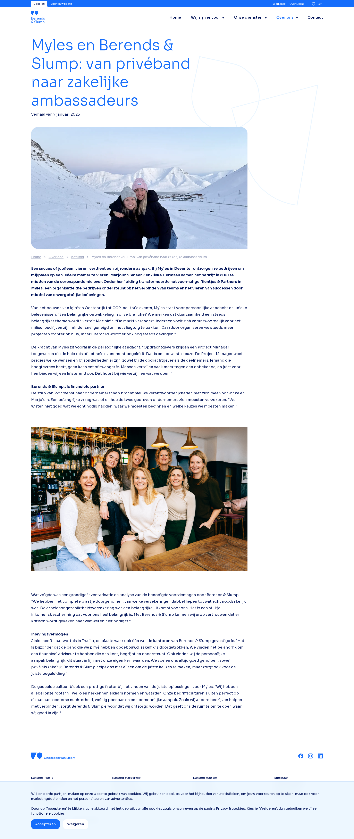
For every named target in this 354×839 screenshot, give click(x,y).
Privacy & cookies (230, 808)
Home (36, 257)
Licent (71, 758)
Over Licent (296, 3)
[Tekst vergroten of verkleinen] (320, 4)
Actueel (77, 257)
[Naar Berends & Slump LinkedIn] (320, 756)
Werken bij (279, 3)
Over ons (56, 257)
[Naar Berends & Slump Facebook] (300, 756)
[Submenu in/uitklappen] (222, 17)
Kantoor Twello (42, 778)
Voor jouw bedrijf (61, 3)
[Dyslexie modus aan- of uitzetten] (313, 4)
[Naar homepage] (38, 17)
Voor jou (39, 3)
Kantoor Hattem (205, 778)
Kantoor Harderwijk (126, 778)
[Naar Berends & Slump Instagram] (310, 756)
